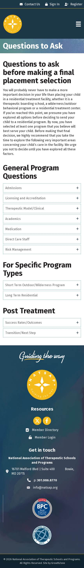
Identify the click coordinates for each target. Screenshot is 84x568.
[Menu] (78, 24)
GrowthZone (58, 563)
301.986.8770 (47, 480)
